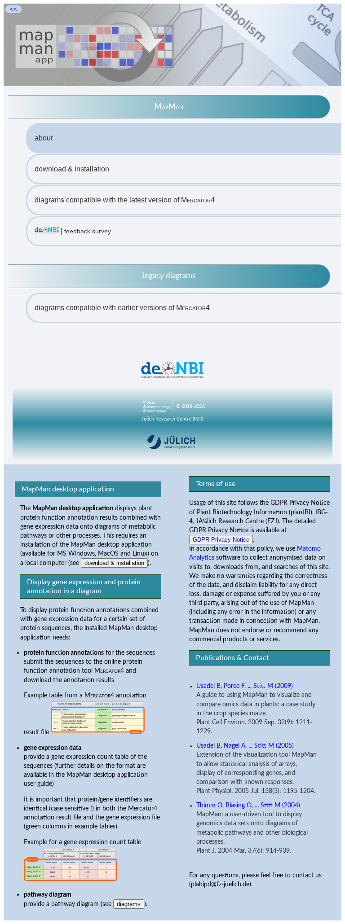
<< (13, 9)
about (44, 138)
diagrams (129, 904)
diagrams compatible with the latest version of (125, 200)
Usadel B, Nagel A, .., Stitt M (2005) (245, 746)
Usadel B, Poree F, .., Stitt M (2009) (244, 686)
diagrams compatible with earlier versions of (122, 307)
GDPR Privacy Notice (221, 539)
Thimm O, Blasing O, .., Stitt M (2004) (248, 805)
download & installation (72, 169)
